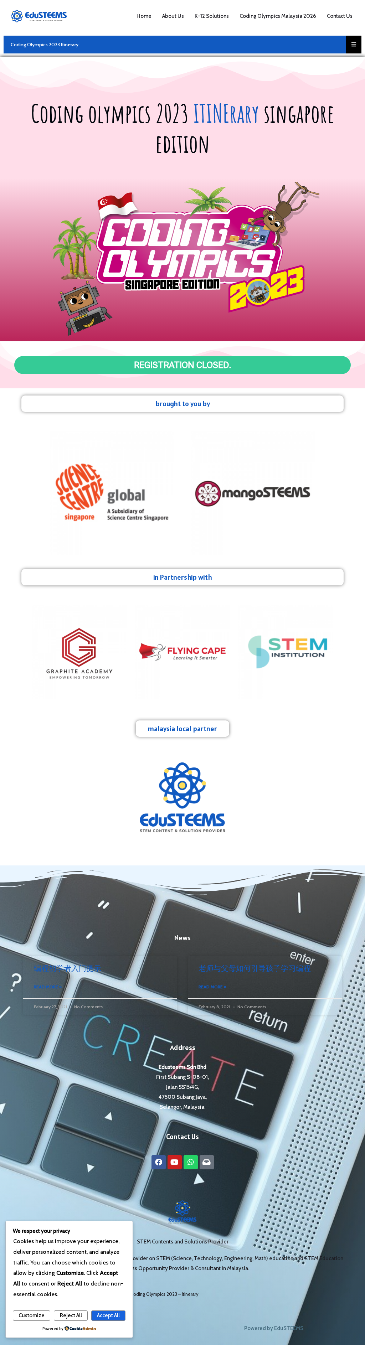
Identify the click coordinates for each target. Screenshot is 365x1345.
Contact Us (340, 16)
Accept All (108, 1315)
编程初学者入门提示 (67, 968)
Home (144, 16)
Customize (32, 1315)
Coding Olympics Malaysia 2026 (278, 16)
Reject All (71, 1315)
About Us (173, 16)
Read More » (48, 986)
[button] (182, 421)
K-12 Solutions (212, 16)
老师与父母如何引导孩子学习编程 (255, 968)
